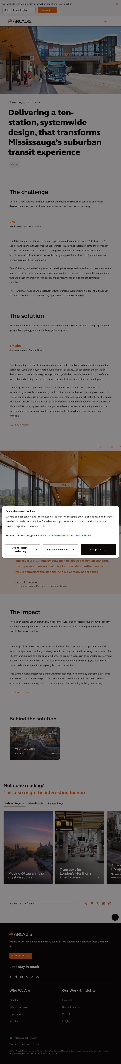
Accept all (95, 550)
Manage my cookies (57, 550)
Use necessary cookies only (19, 550)
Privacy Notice (60, 536)
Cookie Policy (83, 536)
